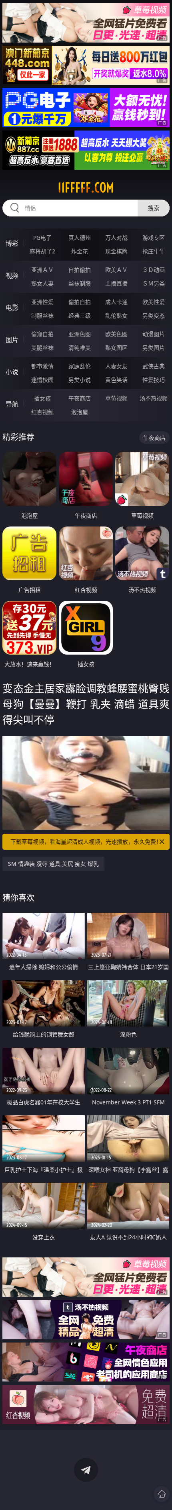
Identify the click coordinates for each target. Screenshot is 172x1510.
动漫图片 (153, 334)
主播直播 (116, 283)
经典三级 (79, 315)
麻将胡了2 (42, 251)
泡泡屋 (79, 412)
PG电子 (42, 237)
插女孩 (42, 398)
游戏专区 (153, 237)
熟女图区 (116, 347)
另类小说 (79, 380)
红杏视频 (42, 412)
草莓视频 (116, 398)
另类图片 (153, 347)
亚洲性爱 (42, 302)
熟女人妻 (42, 283)
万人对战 (116, 237)
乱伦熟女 (116, 315)
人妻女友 (116, 366)
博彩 (12, 243)
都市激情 (42, 366)
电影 (12, 307)
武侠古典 (153, 366)
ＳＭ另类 (153, 283)
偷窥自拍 (42, 334)
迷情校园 (42, 380)
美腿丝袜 (42, 347)
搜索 (153, 208)
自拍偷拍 (79, 269)
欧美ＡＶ (116, 269)
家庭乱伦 (79, 366)
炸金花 (79, 251)
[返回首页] (162, 1494)
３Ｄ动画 (153, 269)
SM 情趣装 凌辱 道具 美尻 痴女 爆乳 (53, 863)
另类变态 (153, 315)
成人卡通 (116, 302)
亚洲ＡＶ (42, 269)
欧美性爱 (153, 302)
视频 (12, 275)
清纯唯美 (79, 347)
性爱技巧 (153, 380)
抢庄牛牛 (153, 251)
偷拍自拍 (79, 302)
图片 (12, 339)
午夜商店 (79, 398)
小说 (12, 371)
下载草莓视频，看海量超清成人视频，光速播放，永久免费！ (86, 841)
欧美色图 (116, 334)
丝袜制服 (79, 283)
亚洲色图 (79, 334)
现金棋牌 (116, 251)
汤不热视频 (154, 398)
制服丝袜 (42, 315)
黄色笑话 (116, 380)
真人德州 (79, 237)
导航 (12, 404)
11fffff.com (86, 188)
